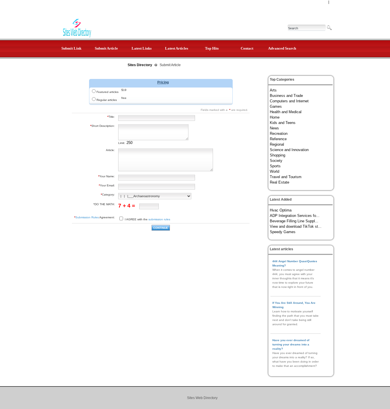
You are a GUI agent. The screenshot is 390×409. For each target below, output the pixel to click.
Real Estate (279, 182)
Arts (273, 90)
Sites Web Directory (202, 398)
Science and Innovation (289, 150)
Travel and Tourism (285, 177)
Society (276, 160)
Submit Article (106, 48)
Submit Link (71, 48)
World (274, 171)
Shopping (277, 155)
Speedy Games (282, 232)
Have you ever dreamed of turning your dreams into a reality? (290, 344)
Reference (278, 139)
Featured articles (107, 91)
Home (275, 117)
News (274, 128)
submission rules (159, 219)
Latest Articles (176, 48)
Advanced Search (282, 48)
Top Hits (212, 48)
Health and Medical (285, 112)
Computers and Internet (289, 101)
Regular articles (107, 99)
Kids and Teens (282, 123)
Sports (275, 166)
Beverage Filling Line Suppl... (294, 221)
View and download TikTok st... (295, 226)
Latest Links (142, 48)
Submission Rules (87, 217)
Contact (247, 48)
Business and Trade (286, 95)
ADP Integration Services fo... (294, 215)
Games (276, 106)
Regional (277, 144)
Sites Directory (140, 65)
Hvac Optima (281, 210)
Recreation (279, 133)
